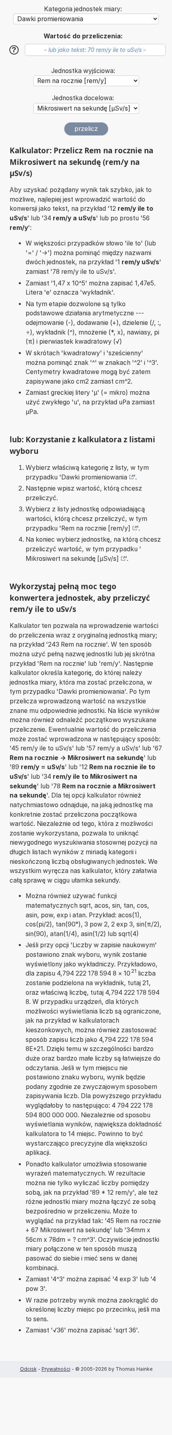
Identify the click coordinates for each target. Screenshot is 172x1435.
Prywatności (56, 1369)
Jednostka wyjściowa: (83, 71)
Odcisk (28, 1369)
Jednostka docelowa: (83, 98)
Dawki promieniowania (94, 477)
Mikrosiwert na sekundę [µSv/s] (72, 558)
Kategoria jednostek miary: (83, 9)
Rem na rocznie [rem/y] (95, 528)
